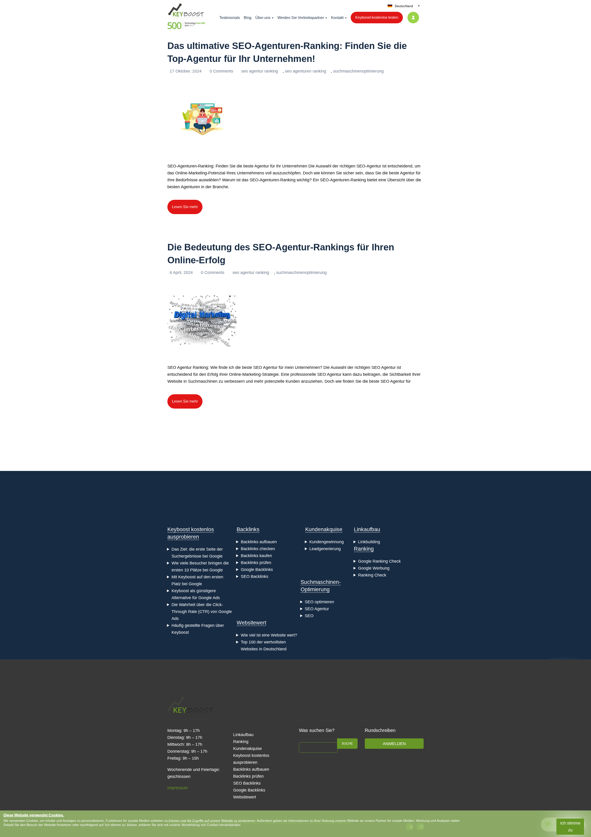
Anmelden (394, 743)
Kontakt (337, 18)
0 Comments (222, 71)
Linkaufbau (367, 529)
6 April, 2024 (182, 272)
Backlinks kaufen (256, 555)
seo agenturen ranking (305, 71)
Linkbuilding (369, 542)
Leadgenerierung (325, 548)
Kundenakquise (323, 529)
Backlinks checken (258, 548)
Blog (247, 18)
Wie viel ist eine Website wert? (269, 635)
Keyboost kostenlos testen (376, 17)
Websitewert (251, 623)
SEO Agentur (317, 609)
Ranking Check (372, 575)
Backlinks (248, 529)
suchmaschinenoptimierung (358, 71)
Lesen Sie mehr (185, 207)
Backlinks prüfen (256, 562)
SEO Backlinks (254, 576)
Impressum (177, 787)
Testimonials (229, 18)
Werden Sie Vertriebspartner (300, 18)
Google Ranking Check (379, 561)
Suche (347, 743)
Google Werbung (373, 568)
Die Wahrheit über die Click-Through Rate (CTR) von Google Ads (202, 611)
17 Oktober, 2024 (186, 71)
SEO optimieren (319, 602)
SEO (309, 615)
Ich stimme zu (570, 826)
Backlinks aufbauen (259, 542)
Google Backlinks (257, 569)
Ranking (364, 549)
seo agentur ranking (259, 71)
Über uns (262, 18)
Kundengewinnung (326, 542)
